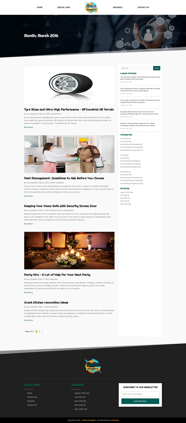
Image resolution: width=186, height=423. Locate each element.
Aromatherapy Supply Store (130, 150)
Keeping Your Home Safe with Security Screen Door (60, 206)
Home (39, 7)
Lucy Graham (32, 114)
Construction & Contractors (62, 210)
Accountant (124, 141)
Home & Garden (57, 183)
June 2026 (124, 198)
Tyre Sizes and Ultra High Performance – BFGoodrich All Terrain (69, 109)
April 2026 (124, 204)
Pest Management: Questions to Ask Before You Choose (64, 178)
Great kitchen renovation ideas (46, 302)
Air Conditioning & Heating (130, 147)
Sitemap (115, 420)
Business (117, 7)
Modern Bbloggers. (89, 420)
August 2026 (125, 192)
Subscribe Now (140, 401)
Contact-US (143, 7)
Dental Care (63, 7)
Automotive (56, 114)
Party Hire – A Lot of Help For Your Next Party (57, 274)
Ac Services (124, 138)
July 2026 (123, 195)
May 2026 (123, 201)
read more (28, 127)
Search (156, 68)
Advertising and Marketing (130, 144)
